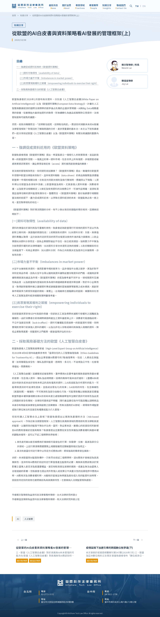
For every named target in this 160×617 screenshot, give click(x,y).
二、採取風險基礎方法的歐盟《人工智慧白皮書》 (41, 89)
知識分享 (18, 25)
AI (18, 518)
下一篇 (136, 539)
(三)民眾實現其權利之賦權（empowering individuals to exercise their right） (59, 83)
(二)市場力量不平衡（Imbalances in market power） (47, 78)
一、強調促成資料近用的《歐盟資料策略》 (37, 66)
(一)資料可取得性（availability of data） (40, 72)
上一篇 (23, 539)
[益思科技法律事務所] (27, 6)
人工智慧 (28, 518)
